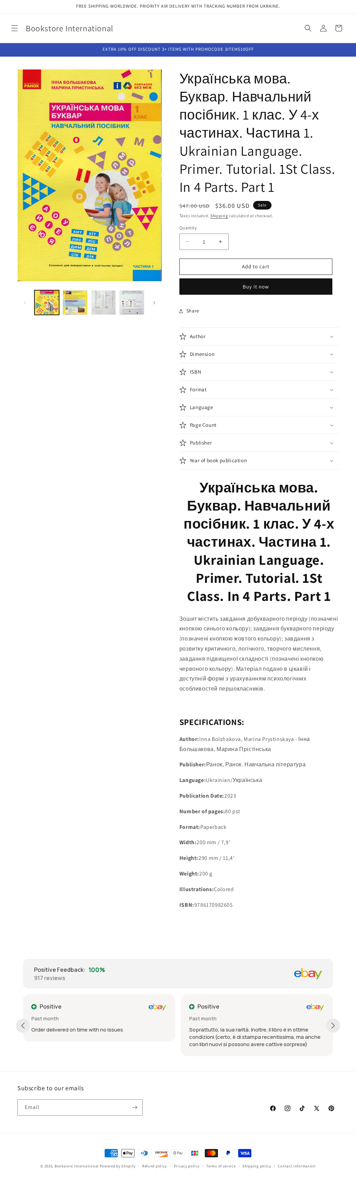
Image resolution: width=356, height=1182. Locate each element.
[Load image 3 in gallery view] (103, 302)
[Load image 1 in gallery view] (46, 302)
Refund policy (154, 1166)
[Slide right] (154, 302)
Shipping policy (256, 1166)
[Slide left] (25, 302)
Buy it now (256, 286)
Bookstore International (77, 1166)
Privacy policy (187, 1166)
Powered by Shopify (118, 1166)
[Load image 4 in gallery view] (131, 302)
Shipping (219, 215)
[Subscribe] (134, 1107)
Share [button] (192, 311)
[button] (14, 28)
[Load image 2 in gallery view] (75, 302)
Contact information (296, 1166)
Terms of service (220, 1166)
